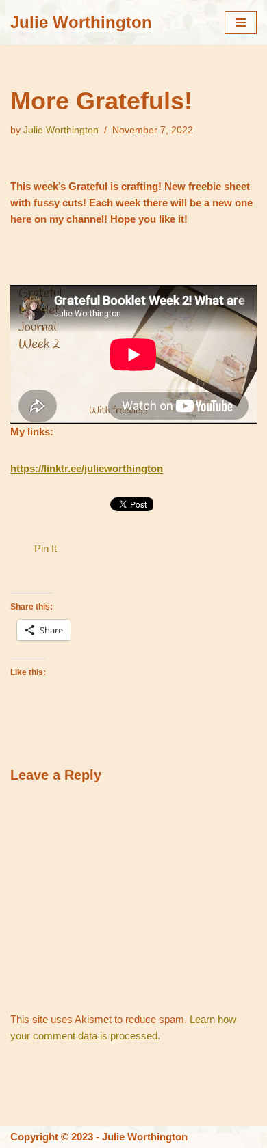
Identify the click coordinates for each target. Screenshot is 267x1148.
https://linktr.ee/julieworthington (86, 468)
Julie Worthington (61, 130)
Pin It (45, 548)
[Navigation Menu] (241, 22)
